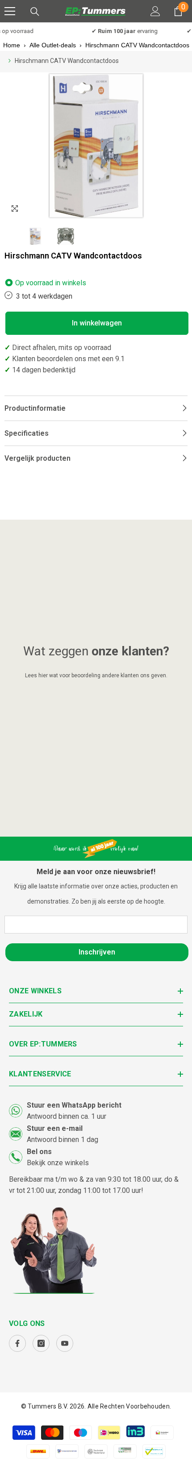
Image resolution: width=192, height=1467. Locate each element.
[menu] (9, 11)
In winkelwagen (97, 323)
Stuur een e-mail (55, 1128)
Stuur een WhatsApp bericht (74, 1105)
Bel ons (39, 1151)
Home (11, 45)
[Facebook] (17, 1343)
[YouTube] (64, 1343)
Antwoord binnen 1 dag (62, 1139)
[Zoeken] (34, 11)
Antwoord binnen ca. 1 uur (66, 1116)
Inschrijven (97, 952)
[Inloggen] (155, 11)
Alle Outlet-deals (52, 45)
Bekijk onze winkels (58, 1163)
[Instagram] (41, 1343)
